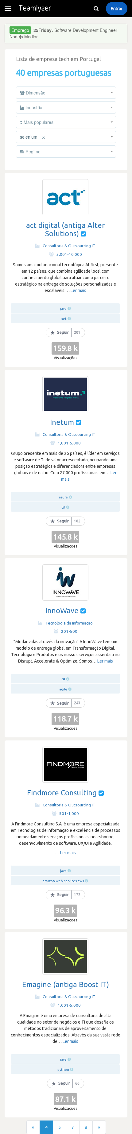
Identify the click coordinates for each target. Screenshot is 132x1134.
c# (63, 507)
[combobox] (66, 92)
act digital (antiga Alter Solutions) (65, 229)
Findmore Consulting (62, 793)
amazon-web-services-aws (63, 881)
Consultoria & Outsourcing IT (69, 245)
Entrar (116, 8)
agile (63, 689)
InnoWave (62, 610)
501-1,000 (69, 813)
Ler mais (78, 290)
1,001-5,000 (69, 442)
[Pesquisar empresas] (96, 8)
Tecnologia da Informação (69, 623)
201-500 (69, 631)
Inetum (62, 422)
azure (63, 497)
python (63, 1069)
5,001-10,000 (69, 254)
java (63, 308)
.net (63, 319)
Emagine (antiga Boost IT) (65, 984)
